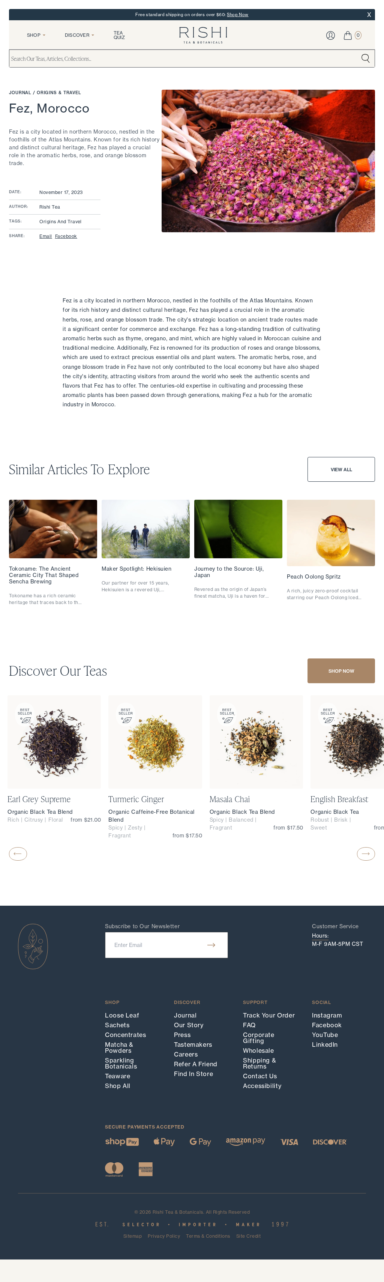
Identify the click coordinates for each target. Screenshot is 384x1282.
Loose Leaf (122, 1015)
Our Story (189, 1025)
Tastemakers (193, 1045)
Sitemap (132, 1236)
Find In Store (193, 1074)
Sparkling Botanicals (121, 1063)
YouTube (325, 1035)
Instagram (327, 1015)
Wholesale (258, 1051)
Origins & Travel (59, 92)
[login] (330, 35)
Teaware (117, 1076)
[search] (365, 58)
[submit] (211, 945)
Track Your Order (269, 1015)
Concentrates (125, 1035)
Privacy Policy (164, 1236)
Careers (186, 1054)
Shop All (117, 1086)
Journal (21, 92)
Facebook (66, 236)
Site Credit (248, 1236)
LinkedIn (325, 1045)
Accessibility (262, 1086)
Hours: (320, 935)
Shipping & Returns (259, 1063)
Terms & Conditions (208, 1236)
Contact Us (260, 1076)
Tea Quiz (119, 35)
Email (45, 236)
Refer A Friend (196, 1064)
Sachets (117, 1025)
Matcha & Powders (119, 1048)
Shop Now (238, 14)
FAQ (249, 1025)
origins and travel (60, 221)
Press (182, 1035)
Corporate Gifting (258, 1038)
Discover (77, 35)
